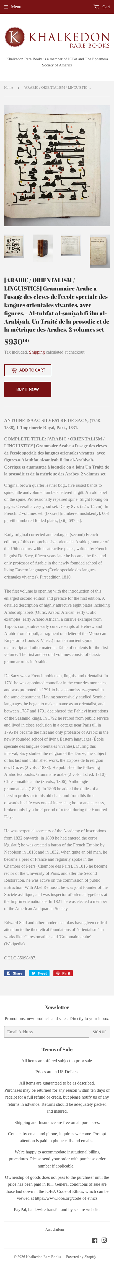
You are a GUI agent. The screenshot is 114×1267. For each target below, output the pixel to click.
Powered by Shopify (81, 1257)
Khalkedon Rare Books (43, 1257)
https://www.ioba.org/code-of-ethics (66, 1198)
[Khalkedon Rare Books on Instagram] (104, 1241)
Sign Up (99, 1032)
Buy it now (27, 389)
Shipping (37, 352)
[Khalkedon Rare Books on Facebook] (95, 1241)
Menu (16, 6)
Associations (54, 1229)
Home (8, 87)
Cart (105, 6)
